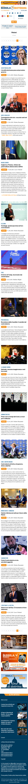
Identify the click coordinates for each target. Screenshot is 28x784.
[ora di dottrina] (14, 681)
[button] (14, 22)
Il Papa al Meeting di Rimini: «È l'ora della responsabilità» (7, 714)
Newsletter (20, 18)
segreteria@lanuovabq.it (7, 754)
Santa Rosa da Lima (20, 26)
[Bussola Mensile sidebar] (14, 661)
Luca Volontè (18, 169)
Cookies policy (11, 775)
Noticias (10, 16)
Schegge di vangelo (7, 25)
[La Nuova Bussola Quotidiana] (14, 8)
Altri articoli (14, 694)
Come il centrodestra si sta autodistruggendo (9, 561)
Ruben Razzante (18, 75)
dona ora (21, 16)
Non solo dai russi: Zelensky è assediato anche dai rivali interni (7, 730)
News (5, 16)
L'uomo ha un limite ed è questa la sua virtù (7, 705)
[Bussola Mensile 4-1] (14, 642)
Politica (4, 75)
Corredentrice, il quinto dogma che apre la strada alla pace (8, 722)
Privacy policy (4, 775)
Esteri (3, 279)
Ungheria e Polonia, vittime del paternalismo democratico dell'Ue (12, 165)
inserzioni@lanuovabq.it (6, 755)
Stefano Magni (17, 279)
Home (14, 35)
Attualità (4, 169)
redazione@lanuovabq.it (7, 752)
